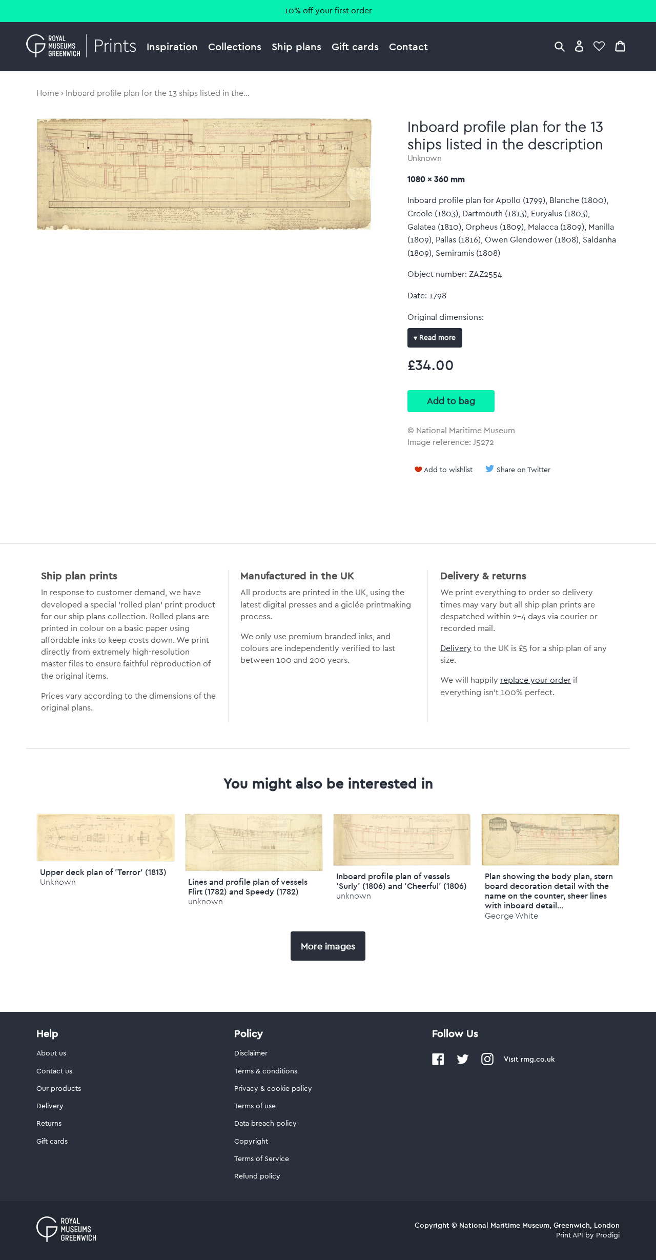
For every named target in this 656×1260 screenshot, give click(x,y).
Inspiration (172, 46)
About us (51, 1053)
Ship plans (296, 46)
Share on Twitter (523, 470)
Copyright (251, 1141)
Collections (234, 46)
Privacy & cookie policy (273, 1088)
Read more (436, 337)
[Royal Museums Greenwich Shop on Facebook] (438, 1063)
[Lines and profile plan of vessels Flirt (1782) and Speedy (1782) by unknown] (254, 869)
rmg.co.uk (538, 1059)
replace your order (535, 680)
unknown (205, 901)
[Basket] (620, 46)
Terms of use (255, 1106)
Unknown (424, 158)
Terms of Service (261, 1159)
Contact (408, 46)
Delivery (455, 648)
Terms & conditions (265, 1071)
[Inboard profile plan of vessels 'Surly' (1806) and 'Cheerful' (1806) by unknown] (402, 863)
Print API (569, 1235)
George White (511, 916)
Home (47, 93)
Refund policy (257, 1176)
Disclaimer (251, 1053)
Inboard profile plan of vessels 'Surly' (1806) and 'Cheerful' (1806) (401, 881)
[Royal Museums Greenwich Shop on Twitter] (463, 1063)
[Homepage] (83, 46)
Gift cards (355, 46)
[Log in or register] (579, 46)
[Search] (559, 46)
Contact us (54, 1071)
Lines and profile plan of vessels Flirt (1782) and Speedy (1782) (248, 887)
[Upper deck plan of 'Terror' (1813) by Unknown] (105, 859)
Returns (48, 1123)
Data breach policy (265, 1123)
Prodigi (608, 1235)
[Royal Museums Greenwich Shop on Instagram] (487, 1063)
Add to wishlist (448, 470)
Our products (58, 1088)
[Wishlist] (599, 46)
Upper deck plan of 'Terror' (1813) (103, 872)
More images (328, 946)
